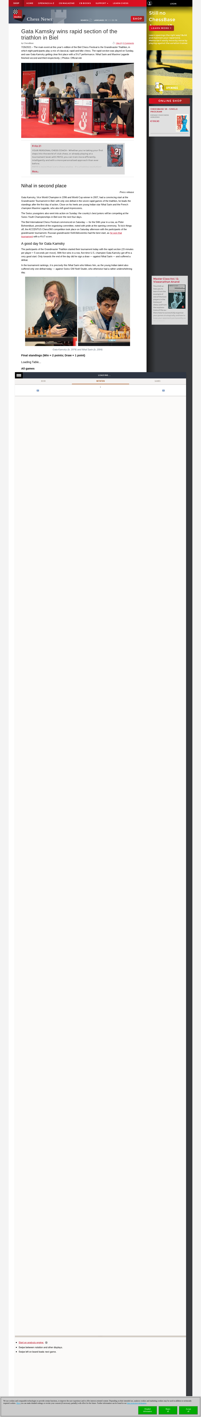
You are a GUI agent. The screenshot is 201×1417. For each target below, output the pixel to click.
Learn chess (120, 3)
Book (43, 381)
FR (116, 20)
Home (29, 3)
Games (157, 381)
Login (173, 4)
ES (113, 20)
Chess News (39, 19)
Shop (16, 3)
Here (18, 1403)
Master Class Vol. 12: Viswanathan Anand (166, 280)
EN (109, 20)
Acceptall (188, 1410)
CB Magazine (67, 3)
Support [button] (101, 3)
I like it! (119, 43)
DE (106, 20)
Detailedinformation (147, 1410)
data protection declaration (136, 1403)
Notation (100, 381)
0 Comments (128, 43)
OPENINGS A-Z (46, 3)
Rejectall (168, 1410)
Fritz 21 (36, 146)
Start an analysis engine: (31, 1342)
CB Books (85, 3)
